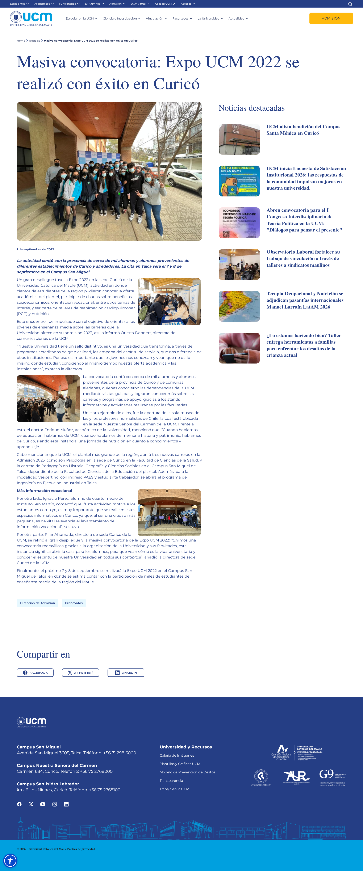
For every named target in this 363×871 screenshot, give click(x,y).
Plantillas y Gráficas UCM (180, 764)
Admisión (331, 18)
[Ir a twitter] (31, 804)
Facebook (38, 673)
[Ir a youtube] (42, 804)
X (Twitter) (84, 673)
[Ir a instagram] (54, 804)
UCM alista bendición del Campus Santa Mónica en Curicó (303, 129)
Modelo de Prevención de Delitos (187, 772)
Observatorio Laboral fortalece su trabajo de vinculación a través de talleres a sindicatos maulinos (303, 258)
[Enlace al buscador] (350, 3)
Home (21, 40)
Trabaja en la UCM (174, 789)
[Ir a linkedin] (66, 804)
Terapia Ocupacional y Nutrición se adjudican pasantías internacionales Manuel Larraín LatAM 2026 (305, 300)
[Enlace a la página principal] (31, 18)
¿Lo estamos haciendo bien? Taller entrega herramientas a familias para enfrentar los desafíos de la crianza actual (304, 344)
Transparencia (171, 781)
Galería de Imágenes (177, 755)
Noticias (34, 40)
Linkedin (129, 673)
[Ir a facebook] (19, 804)
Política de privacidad (81, 849)
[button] (19, 4)
